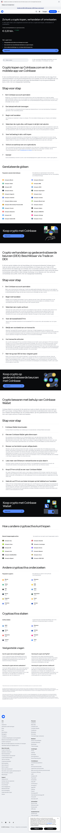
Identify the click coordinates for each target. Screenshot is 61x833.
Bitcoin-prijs (34, 803)
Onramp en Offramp (36, 772)
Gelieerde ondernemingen (8, 726)
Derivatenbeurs (35, 756)
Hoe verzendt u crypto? (7, 772)
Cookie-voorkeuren (6, 741)
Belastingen (4, 774)
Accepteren (50, 828)
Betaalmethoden (6, 788)
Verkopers (4, 736)
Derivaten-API (34, 798)
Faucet (32, 791)
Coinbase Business (35, 742)
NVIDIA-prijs (34, 813)
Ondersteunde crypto (7, 792)
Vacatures (4, 724)
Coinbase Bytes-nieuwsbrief (8, 755)
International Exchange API (37, 795)
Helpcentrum (5, 779)
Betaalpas (33, 732)
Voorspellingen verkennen (37, 736)
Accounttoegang (6, 790)
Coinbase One (34, 726)
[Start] (2, 11)
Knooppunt (33, 785)
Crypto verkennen (6, 750)
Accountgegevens (6, 786)
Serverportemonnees (36, 766)
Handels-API (34, 776)
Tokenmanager (34, 746)
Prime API (33, 796)
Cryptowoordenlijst (6, 761)
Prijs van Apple (34, 815)
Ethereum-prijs (34, 805)
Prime (32, 750)
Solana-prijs (34, 807)
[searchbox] (16, 60)
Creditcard (33, 730)
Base (32, 764)
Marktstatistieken (6, 753)
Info (3, 722)
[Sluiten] (58, 818)
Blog (3, 728)
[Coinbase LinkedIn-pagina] (5, 822)
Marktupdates (5, 763)
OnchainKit (33, 779)
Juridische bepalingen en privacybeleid (11, 737)
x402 (32, 774)
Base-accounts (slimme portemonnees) (40, 770)
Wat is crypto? (5, 767)
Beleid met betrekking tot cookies (10, 739)
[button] (58, 11)
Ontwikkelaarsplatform (36, 762)
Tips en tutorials (6, 759)
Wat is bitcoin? (5, 765)
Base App (33, 724)
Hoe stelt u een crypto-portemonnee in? (11, 770)
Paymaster (33, 778)
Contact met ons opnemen (8, 781)
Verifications (34, 783)
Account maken (5, 782)
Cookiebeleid (49, 823)
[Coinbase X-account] (1, 822)
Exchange (33, 754)
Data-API (33, 781)
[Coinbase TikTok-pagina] (13, 822)
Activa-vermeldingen (36, 740)
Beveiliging (4, 732)
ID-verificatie (5, 784)
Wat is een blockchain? (7, 769)
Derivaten (33, 734)
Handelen (33, 722)
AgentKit (33, 787)
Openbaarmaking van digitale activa (10, 745)
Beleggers (4, 734)
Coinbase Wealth (35, 728)
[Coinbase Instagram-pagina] (9, 822)
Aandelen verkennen (6, 751)
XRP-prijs (33, 809)
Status (3, 794)
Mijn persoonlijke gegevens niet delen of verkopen (14, 743)
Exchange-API (34, 793)
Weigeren (36, 828)
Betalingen (33, 744)
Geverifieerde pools (36, 758)
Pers (3, 730)
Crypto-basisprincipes (7, 757)
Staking (33, 752)
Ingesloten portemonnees (37, 768)
